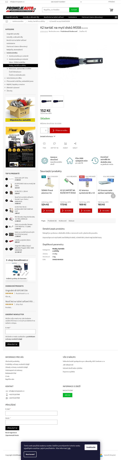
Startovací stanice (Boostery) (17, 46)
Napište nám (9, 379)
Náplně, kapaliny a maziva (16, 84)
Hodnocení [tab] (62, 221)
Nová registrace (11, 433)
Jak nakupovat (68, 365)
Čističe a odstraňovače (17, 75)
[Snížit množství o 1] (49, 131)
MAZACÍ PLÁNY (68, 391)
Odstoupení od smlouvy (13, 370)
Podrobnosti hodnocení (69, 31)
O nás (7, 376)
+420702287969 (14, 394)
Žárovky (9, 91)
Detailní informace (46, 136)
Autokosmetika (12, 53)
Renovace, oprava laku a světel (20, 68)
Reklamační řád (10, 373)
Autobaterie (11, 43)
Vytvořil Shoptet (110, 455)
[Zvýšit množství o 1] (49, 129)
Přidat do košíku (61, 130)
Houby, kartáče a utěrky (17, 65)
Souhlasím (90, 447)
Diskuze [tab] (71, 221)
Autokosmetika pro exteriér (19, 56)
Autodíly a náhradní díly (15, 37)
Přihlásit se (12, 344)
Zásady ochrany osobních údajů (16, 367)
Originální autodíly (13, 34)
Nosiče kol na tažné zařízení (16, 40)
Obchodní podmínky (58, 2)
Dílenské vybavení (13, 87)
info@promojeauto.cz (16, 391)
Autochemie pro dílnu (14, 78)
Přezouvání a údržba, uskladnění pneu (20, 81)
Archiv (67, 395)
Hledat (74, 10)
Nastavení (30, 454)
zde (69, 448)
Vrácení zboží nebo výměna (72, 368)
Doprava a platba (69, 372)
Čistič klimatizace (15, 72)
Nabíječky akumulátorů (15, 50)
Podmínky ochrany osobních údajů (17, 364)
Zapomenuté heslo (12, 435)
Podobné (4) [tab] (52, 221)
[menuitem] (11, 17)
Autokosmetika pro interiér (18, 59)
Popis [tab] (43, 221)
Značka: (83, 31)
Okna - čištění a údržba (17, 62)
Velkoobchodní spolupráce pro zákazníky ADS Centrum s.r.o (84, 361)
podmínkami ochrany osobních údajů (20, 337)
